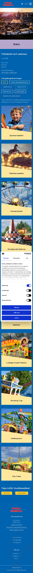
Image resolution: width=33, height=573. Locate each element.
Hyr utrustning (17, 537)
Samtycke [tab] (6, 258)
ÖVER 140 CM (20, 91)
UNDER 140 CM (21, 87)
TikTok (16, 558)
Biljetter (7, 493)
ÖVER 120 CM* (7, 91)
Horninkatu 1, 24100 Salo (9, 72)
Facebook (16, 553)
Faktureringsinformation (16, 530)
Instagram (16, 556)
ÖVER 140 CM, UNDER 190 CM (11, 96)
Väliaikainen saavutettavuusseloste (16, 527)
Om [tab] (27, 258)
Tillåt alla (16, 307)
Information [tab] (16, 258)
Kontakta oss (17, 542)
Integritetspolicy (16, 567)
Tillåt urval (16, 312)
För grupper (22, 493)
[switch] (29, 290)
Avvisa (16, 318)
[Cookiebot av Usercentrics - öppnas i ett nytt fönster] (24, 254)
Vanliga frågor (17, 540)
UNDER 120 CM (7, 87)
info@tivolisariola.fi (16, 524)
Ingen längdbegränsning (19, 82)
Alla (4, 82)
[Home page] (16, 509)
